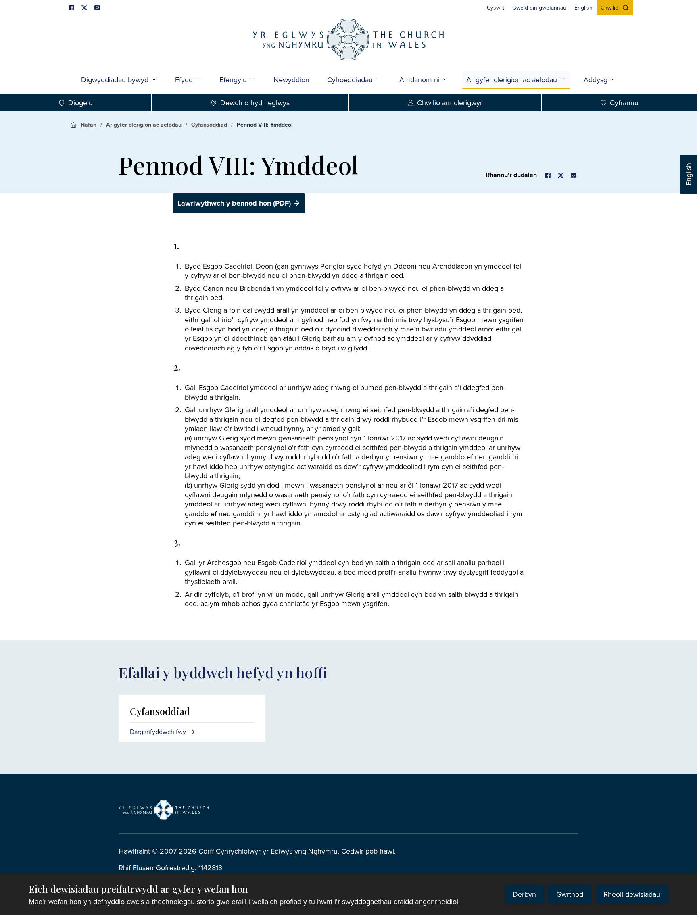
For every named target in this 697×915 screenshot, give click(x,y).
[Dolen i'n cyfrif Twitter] (84, 8)
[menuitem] (495, 7)
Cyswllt (495, 8)
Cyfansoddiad (209, 124)
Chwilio (609, 8)
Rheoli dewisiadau (631, 894)
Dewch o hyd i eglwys (255, 103)
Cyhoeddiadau (350, 80)
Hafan (88, 124)
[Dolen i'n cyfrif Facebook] (71, 8)
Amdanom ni (419, 80)
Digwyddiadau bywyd (114, 80)
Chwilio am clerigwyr (449, 103)
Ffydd (184, 80)
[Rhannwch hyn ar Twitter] (561, 175)
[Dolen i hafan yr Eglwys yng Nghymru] (164, 810)
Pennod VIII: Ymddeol (265, 124)
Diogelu (80, 103)
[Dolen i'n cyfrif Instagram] (97, 8)
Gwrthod (569, 894)
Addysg (595, 80)
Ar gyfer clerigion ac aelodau (511, 80)
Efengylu (233, 80)
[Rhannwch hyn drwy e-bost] (573, 175)
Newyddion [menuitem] (291, 80)
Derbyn (524, 894)
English (688, 174)
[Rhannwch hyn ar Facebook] (548, 175)
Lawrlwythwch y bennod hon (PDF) (234, 203)
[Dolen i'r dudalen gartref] (348, 41)
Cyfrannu (624, 103)
